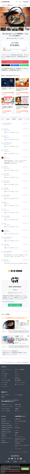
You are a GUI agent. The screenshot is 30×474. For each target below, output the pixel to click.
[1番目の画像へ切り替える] (3, 29)
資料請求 (3, 396)
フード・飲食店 (20, 38)
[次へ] (28, 17)
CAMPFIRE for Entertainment (6, 427)
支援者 (14, 119)
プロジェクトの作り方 (5, 408)
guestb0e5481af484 (8, 123)
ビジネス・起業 (4, 382)
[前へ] (2, 17)
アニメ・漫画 (3, 375)
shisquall (6, 150)
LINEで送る (25, 65)
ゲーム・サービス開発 (5, 380)
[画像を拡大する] (13, 328)
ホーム (2, 119)
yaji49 (5, 202)
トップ (2, 362)
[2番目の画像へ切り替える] (9, 29)
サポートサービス (18, 406)
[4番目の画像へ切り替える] (21, 29)
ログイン (20, 1)
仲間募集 (20, 119)
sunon (5, 223)
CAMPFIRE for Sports (5, 429)
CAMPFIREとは (18, 419)
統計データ (17, 410)
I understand (25, 468)
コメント (26, 119)
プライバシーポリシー (19, 436)
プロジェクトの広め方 (5, 410)
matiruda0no (6, 173)
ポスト (6, 65)
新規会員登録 (25, 1)
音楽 (16, 371)
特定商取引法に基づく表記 (20, 439)
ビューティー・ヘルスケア (20, 382)
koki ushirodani (11, 38)
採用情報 (15, 461)
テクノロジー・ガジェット (6, 369)
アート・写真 (3, 384)
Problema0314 (7, 195)
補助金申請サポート (5, 442)
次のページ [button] (19, 270)
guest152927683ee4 (8, 251)
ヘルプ (16, 425)
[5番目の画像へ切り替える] (27, 29)
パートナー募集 (22, 461)
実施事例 (16, 408)
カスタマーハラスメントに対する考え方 (21, 446)
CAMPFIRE (3, 419)
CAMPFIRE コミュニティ (6, 421)
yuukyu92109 (6, 181)
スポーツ (16, 375)
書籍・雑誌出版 (18, 380)
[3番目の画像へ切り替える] (15, 29)
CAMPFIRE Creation (5, 423)
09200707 (6, 166)
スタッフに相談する (19, 394)
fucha (5, 157)
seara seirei (6, 244)
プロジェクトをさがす (9, 362)
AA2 (5, 209)
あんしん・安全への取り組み (20, 421)
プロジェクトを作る (5, 394)
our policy (3, 472)
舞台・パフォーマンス (19, 384)
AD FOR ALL (3, 433)
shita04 (5, 135)
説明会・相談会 (18, 404)
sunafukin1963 (7, 216)
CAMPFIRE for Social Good (6, 425)
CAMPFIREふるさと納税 (6, 431)
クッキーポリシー (18, 448)
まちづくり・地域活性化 (19, 369)
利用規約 (16, 432)
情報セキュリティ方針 (19, 441)
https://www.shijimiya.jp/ (9, 301)
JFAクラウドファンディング (6, 438)
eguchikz (6, 128)
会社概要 (7, 461)
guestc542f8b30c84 (8, 143)
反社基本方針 (17, 443)
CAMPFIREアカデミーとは (6, 404)
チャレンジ (17, 373)
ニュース (16, 423)
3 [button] (14, 270)
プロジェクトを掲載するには (7, 5)
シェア (15, 65)
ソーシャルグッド (4, 386)
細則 (16, 434)
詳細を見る (4, 331)
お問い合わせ (17, 427)
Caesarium (6, 230)
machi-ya (3, 440)
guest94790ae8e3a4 (8, 237)
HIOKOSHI (3, 436)
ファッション (3, 378)
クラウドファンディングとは (6, 406)
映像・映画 (17, 378)
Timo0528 (6, 188)
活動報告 (8, 119)
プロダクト (3, 371)
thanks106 (6, 259)
